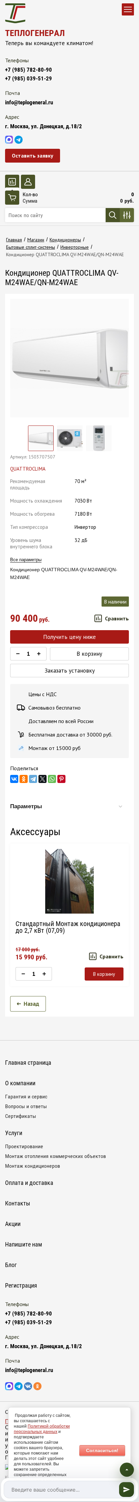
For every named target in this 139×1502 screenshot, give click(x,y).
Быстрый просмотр (69, 881)
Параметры (26, 806)
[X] (42, 779)
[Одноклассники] (24, 779)
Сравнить (117, 618)
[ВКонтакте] (14, 779)
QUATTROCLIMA (28, 469)
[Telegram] (33, 779)
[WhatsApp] (52, 779)
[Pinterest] (61, 779)
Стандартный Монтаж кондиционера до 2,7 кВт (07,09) (68, 927)
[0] (12, 182)
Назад (31, 1004)
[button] (32, 156)
